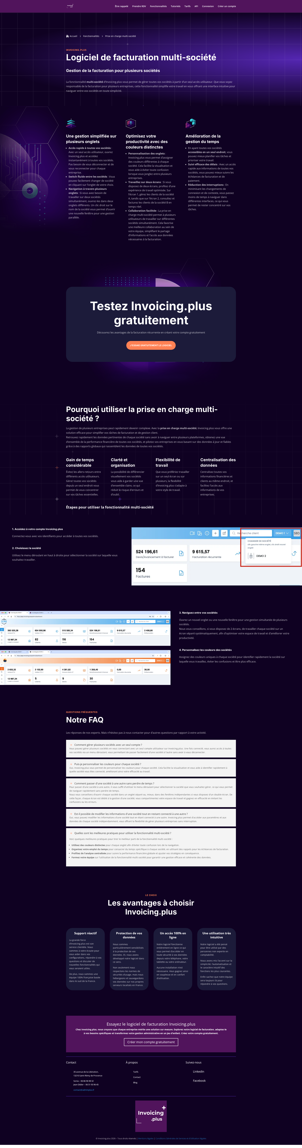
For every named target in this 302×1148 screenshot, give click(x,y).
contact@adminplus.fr (83, 1089)
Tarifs (187, 6)
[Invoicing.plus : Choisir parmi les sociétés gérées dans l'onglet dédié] (216, 584)
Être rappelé (121, 6)
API (196, 6)
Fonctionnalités (158, 6)
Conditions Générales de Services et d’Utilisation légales (181, 1138)
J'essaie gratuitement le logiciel (151, 345)
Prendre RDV (139, 6)
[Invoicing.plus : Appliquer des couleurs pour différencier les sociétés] (85, 684)
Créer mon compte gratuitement (151, 1042)
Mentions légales (146, 1138)
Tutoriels (175, 6)
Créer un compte (227, 6)
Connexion (208, 6)
